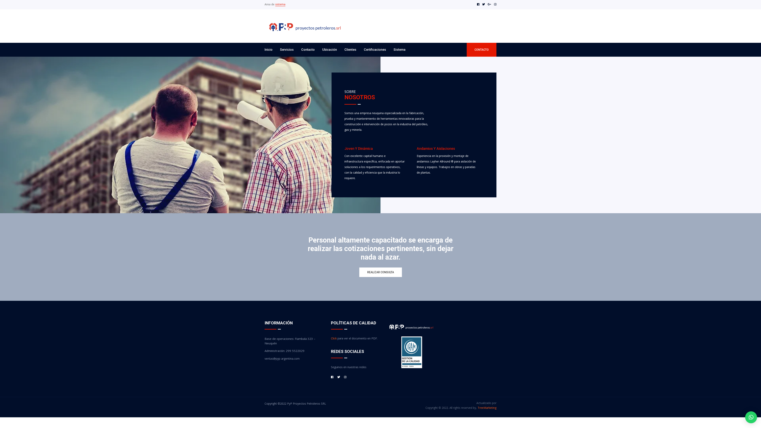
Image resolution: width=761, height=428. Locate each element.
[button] (751, 417)
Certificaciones (375, 50)
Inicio (268, 50)
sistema (280, 4)
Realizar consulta (380, 272)
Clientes (350, 50)
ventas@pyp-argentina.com (282, 358)
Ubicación (329, 50)
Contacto (308, 50)
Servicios (287, 50)
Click (334, 338)
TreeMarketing (487, 408)
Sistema (399, 50)
